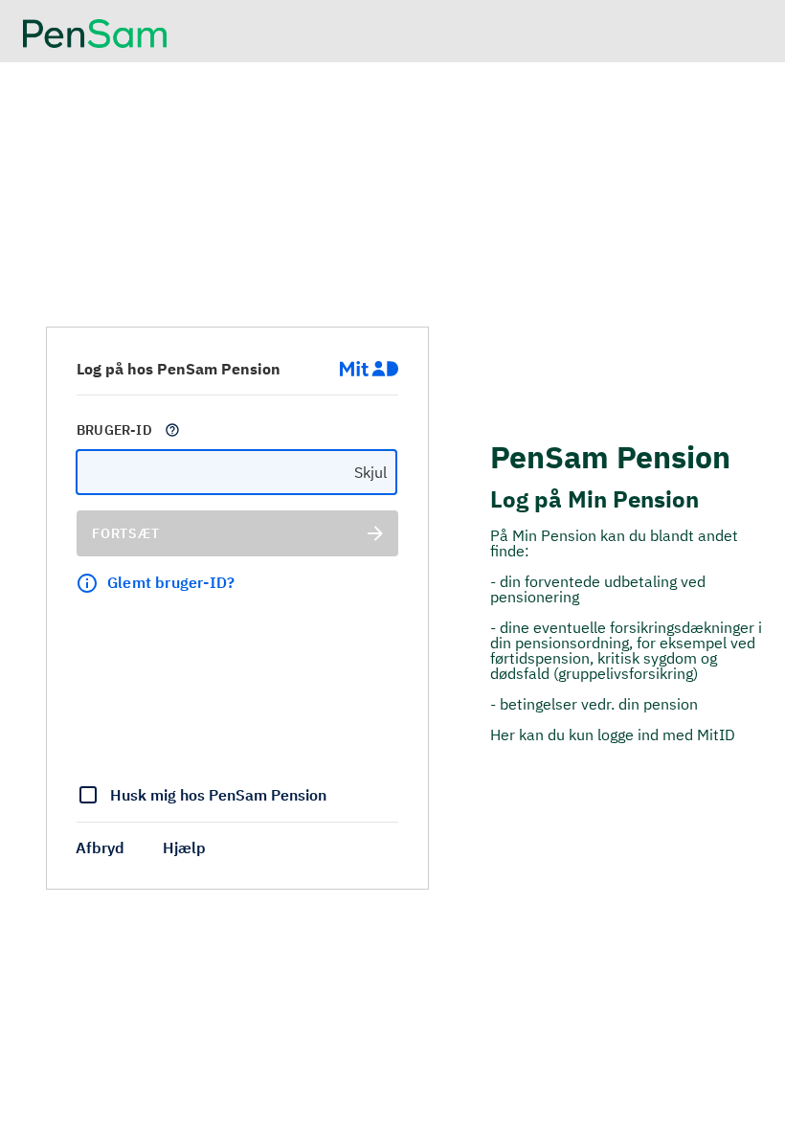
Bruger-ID (114, 430)
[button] (100, 847)
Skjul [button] (370, 472)
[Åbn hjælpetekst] (172, 430)
